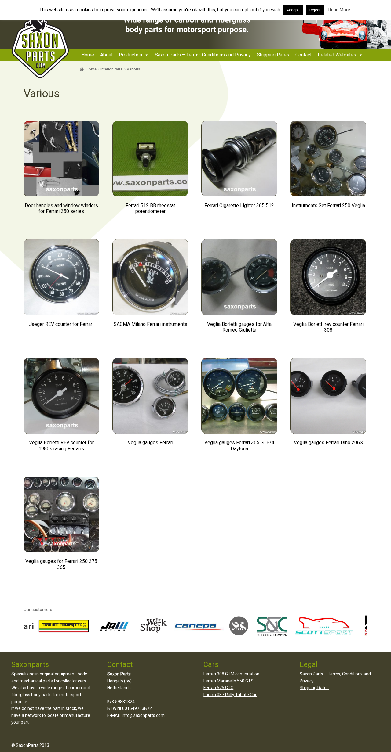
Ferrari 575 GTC (218, 687)
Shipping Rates (273, 55)
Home (87, 55)
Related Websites (337, 55)
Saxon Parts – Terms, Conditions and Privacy (203, 55)
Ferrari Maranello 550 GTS (228, 680)
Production (130, 55)
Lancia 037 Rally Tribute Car (230, 694)
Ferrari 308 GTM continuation (231, 673)
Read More (339, 10)
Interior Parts (111, 69)
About (106, 55)
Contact (303, 55)
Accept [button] (292, 10)
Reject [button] (314, 10)
